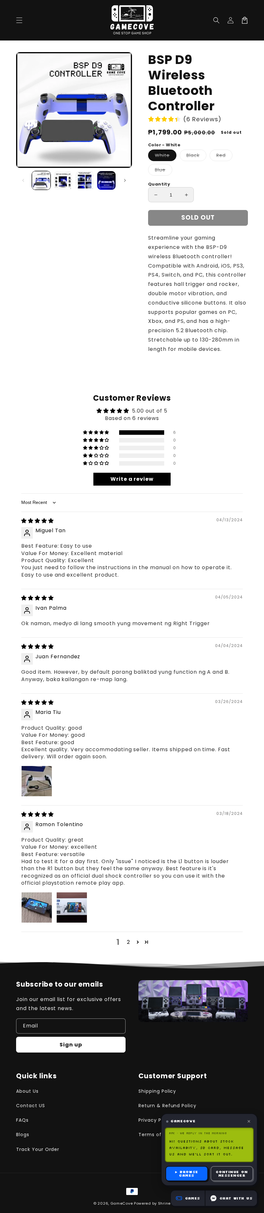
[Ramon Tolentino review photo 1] (36, 907)
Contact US (30, 1105)
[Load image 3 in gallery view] (84, 180)
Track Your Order (37, 1149)
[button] (216, 20)
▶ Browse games (186, 1174)
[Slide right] (125, 180)
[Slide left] (23, 180)
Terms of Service (160, 1134)
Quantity (159, 184)
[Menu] (19, 20)
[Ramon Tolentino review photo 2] (71, 907)
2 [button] (128, 942)
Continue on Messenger (232, 1174)
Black (196, 156)
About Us (27, 1091)
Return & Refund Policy (167, 1105)
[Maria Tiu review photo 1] (36, 781)
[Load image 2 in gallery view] (63, 180)
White (165, 156)
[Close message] (248, 1121)
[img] (37, 520)
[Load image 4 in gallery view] (106, 180)
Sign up (71, 1044)
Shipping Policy (157, 1091)
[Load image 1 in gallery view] (41, 180)
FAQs (22, 1120)
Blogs (22, 1134)
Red (224, 156)
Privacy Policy (155, 1120)
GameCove (121, 1203)
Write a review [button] (132, 479)
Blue (163, 171)
